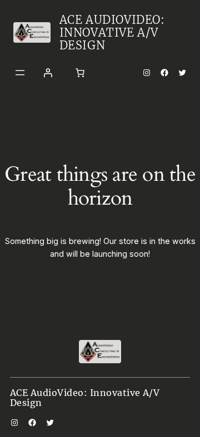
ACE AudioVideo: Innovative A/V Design (112, 32)
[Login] (48, 73)
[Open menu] (20, 72)
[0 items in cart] (80, 73)
